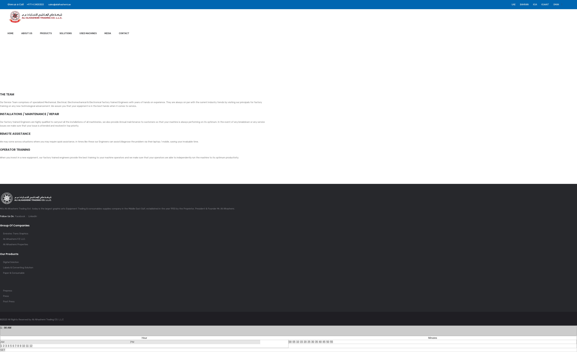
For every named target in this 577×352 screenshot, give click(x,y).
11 (27, 345)
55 (331, 341)
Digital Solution (11, 262)
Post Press (9, 301)
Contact (124, 33)
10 (23, 345)
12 (31, 345)
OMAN (556, 4)
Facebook (20, 216)
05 (294, 341)
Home (11, 33)
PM (132, 342)
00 (290, 341)
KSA (535, 4)
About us (26, 33)
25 (309, 341)
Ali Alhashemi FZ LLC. (14, 239)
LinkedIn (32, 216)
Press (6, 296)
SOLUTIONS (66, 33)
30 (312, 341)
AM (2, 342)
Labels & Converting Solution (18, 267)
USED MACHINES (88, 33)
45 (324, 341)
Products (46, 33)
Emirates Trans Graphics (15, 233)
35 (316, 341)
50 (327, 341)
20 (305, 341)
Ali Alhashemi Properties (15, 244)
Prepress (7, 290)
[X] (575, 330)
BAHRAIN (524, 4)
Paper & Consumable (13, 273)
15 (301, 341)
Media (107, 33)
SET (2, 350)
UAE (514, 4)
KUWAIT (545, 4)
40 (320, 341)
